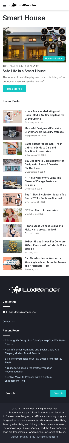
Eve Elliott (10, 66)
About (14, 436)
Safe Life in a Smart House (24, 71)
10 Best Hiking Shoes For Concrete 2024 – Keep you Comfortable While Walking (45, 245)
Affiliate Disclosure (47, 436)
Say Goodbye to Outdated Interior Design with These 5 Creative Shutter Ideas (44, 164)
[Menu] (4, 7)
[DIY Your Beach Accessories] (12, 215)
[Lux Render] (23, 5)
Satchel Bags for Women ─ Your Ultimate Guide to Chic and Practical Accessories (43, 148)
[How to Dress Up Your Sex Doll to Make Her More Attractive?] (12, 230)
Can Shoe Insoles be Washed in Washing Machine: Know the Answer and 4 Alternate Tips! (45, 262)
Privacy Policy (27, 436)
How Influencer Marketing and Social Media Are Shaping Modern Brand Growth (44, 115)
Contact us (9, 321)
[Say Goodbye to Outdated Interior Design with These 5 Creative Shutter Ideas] (12, 165)
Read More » (14, 88)
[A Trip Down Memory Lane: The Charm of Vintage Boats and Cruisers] (12, 182)
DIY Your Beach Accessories (41, 210)
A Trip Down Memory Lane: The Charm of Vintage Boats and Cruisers (43, 181)
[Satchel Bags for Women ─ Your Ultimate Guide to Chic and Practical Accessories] (12, 148)
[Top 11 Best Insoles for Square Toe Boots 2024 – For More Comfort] (12, 199)
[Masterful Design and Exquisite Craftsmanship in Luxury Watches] (12, 133)
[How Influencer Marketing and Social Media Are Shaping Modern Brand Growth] (12, 116)
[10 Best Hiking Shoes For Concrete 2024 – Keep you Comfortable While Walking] (12, 246)
